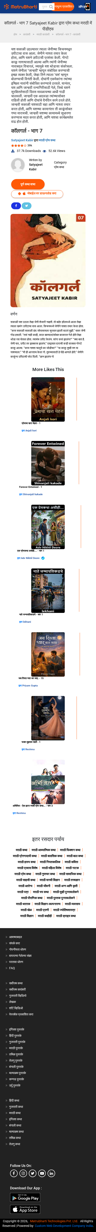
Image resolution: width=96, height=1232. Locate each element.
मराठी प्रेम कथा (47, 140)
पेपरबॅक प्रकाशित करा (21, 1014)
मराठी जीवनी (43, 886)
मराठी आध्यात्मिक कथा (44, 850)
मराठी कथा (21, 850)
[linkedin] (51, 1173)
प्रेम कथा (59, 167)
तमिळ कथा (15, 1138)
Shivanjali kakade (33, 494)
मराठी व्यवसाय (72, 904)
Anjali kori (31, 430)
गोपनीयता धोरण (17, 949)
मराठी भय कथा (41, 892)
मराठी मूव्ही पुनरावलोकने (66, 892)
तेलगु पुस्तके (15, 1060)
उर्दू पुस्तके (14, 1085)
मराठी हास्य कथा (26, 862)
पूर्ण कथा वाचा (28, 184)
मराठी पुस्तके (16, 1048)
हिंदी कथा (14, 1100)
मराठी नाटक (72, 868)
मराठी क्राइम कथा (66, 916)
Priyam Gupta (30, 685)
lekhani (27, 621)
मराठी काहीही (45, 916)
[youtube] (42, 1173)
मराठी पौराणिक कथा (31, 898)
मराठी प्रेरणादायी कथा (25, 856)
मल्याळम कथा (16, 1131)
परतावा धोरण (16, 962)
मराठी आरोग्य (25, 886)
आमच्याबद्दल (15, 937)
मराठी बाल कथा (75, 856)
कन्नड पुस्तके (16, 1079)
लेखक (12, 1002)
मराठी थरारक (23, 904)
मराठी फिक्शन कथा (70, 850)
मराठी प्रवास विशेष (27, 868)
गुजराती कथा (16, 1106)
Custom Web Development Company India (64, 1226)
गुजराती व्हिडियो (17, 995)
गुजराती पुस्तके (17, 1042)
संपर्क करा (14, 943)
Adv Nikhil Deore (30, 558)
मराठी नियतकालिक (50, 862)
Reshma (30, 749)
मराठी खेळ (26, 910)
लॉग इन (83, 6)
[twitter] (32, 1173)
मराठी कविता (71, 862)
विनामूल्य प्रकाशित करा (63, 6)
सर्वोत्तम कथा (16, 983)
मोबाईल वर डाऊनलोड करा (41, 193)
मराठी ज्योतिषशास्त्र (64, 910)
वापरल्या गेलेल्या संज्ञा (20, 955)
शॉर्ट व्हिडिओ (16, 1008)
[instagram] (23, 1173)
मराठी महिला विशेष (51, 868)
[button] (50, 6)
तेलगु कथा (14, 1144)
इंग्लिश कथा (15, 1119)
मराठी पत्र (23, 892)
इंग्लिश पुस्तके (16, 1029)
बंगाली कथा (15, 1125)
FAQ (12, 968)
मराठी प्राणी (42, 910)
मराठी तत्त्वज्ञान (72, 880)
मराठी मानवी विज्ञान (50, 880)
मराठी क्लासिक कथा (51, 856)
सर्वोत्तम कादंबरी (17, 989)
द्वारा (23, 430)
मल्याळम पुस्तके (17, 1073)
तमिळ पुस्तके (16, 1054)
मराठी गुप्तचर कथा (45, 874)
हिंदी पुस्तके (15, 1035)
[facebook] (14, 1173)
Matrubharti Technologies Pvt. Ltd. (54, 1221)
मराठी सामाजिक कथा (70, 874)
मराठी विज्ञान (26, 916)
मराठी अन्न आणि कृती (66, 886)
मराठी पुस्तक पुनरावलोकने (61, 898)
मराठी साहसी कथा (25, 880)
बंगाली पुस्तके (16, 1067)
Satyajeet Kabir (22, 140)
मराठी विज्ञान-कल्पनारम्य (48, 904)
